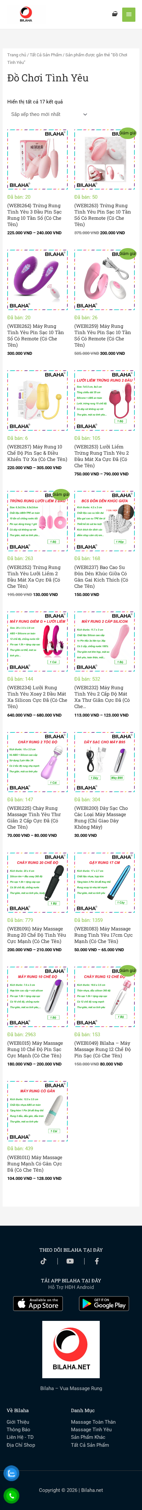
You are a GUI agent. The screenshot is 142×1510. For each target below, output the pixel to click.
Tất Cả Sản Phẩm (46, 54)
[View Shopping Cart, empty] (114, 14)
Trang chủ (16, 54)
